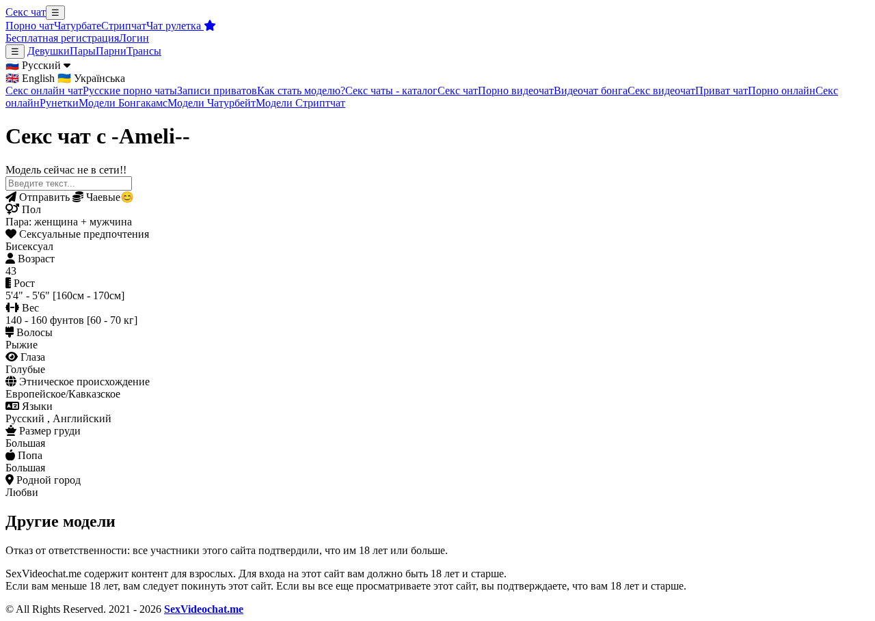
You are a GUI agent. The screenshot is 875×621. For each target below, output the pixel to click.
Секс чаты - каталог (391, 90)
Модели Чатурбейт (211, 103)
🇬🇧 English (30, 78)
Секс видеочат (661, 90)
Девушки (48, 51)
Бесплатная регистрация (62, 38)
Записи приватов (217, 90)
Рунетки (59, 103)
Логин (134, 38)
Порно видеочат (516, 90)
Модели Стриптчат (300, 103)
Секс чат (25, 12)
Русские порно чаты (130, 90)
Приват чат (721, 90)
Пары (83, 51)
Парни (111, 51)
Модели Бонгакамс (123, 103)
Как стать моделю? (301, 90)
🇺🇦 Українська (91, 78)
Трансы (143, 51)
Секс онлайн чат (44, 90)
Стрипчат (123, 25)
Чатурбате (77, 25)
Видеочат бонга (591, 90)
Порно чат (29, 25)
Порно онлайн (782, 90)
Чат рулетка (175, 25)
